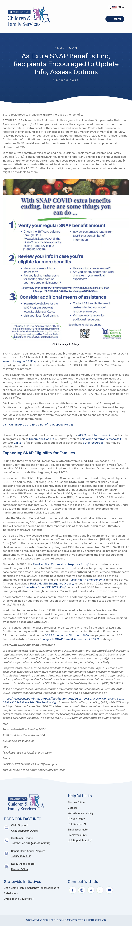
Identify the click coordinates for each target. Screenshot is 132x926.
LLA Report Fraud (90, 840)
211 (18, 442)
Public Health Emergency (87, 579)
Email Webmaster (78, 829)
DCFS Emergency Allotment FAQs (67, 635)
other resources (93, 442)
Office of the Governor (29, 898)
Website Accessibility (80, 813)
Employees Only (77, 835)
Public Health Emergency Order (52, 583)
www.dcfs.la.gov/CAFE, (20, 361)
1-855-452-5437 (21, 856)
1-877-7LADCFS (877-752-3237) (30, 843)
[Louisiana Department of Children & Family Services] (29, 16)
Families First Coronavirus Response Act (61, 564)
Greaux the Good (42, 439)
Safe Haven (11, 893)
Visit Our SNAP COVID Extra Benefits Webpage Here (37, 424)
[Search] (109, 7)
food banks (103, 435)
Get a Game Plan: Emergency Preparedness (34, 887)
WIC (82, 435)
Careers (72, 807)
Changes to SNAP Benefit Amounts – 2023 (70, 639)
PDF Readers (87, 824)
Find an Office (19, 869)
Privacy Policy (76, 818)
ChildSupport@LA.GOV (24, 830)
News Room (66, 47)
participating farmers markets (101, 439)
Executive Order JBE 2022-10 (45, 587)
